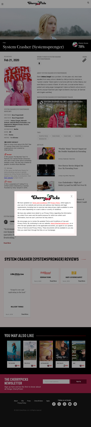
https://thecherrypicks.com (60, 223)
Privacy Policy (55, 203)
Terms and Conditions (39, 203)
